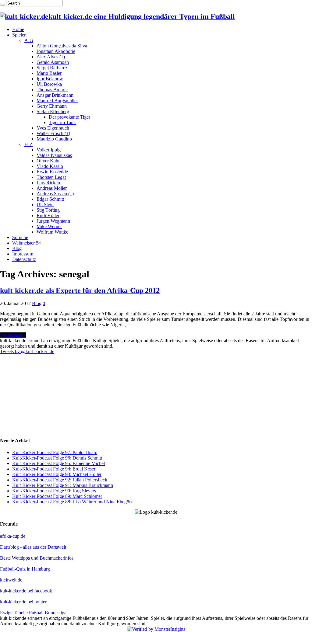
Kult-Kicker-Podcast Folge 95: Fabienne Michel (58, 463)
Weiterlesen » (13, 335)
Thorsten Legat (51, 177)
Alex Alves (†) (51, 56)
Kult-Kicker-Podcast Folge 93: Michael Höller (56, 474)
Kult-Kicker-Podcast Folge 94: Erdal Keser (53, 468)
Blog (17, 248)
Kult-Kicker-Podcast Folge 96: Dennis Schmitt (57, 457)
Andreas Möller (52, 188)
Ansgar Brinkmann (55, 95)
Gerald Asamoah (53, 62)
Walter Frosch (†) (53, 133)
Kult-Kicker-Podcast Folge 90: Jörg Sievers (54, 490)
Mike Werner (49, 226)
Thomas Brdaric (52, 89)
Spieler (19, 34)
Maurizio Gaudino (54, 138)
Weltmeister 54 (26, 242)
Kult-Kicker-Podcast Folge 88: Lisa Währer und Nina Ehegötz (72, 501)
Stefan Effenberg (53, 111)
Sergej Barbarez (52, 67)
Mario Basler (49, 73)
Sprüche (20, 237)
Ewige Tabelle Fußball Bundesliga (33, 612)
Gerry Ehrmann (52, 106)
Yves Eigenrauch (53, 127)
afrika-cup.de (12, 536)
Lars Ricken (48, 182)
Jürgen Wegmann (53, 221)
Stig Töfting (48, 210)
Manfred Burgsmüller (57, 100)
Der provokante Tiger (69, 117)
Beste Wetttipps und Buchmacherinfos (36, 558)
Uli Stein (45, 204)
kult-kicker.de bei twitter (23, 601)
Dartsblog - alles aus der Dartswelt (33, 547)
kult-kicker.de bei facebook (26, 590)
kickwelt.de (11, 579)
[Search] (2, 4)
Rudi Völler (48, 215)
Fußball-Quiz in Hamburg (25, 568)
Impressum (22, 253)
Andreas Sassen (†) (55, 193)
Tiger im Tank (62, 122)
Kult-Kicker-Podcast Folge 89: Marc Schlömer (57, 496)
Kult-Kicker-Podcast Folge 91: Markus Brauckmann (62, 485)
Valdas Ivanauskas (54, 155)
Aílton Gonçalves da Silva (62, 45)
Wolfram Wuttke (52, 231)
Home (18, 29)
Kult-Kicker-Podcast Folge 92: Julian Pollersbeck (59, 479)
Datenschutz (24, 259)
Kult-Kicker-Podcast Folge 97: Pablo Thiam (54, 452)
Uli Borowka (49, 84)
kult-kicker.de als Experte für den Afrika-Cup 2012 (80, 290)
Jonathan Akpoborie (56, 51)
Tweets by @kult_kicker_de (27, 351)
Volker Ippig (49, 149)
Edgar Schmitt (50, 199)
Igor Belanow (50, 78)
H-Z (28, 144)
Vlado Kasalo (50, 166)
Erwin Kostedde (52, 171)
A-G (28, 40)
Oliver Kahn (49, 160)
